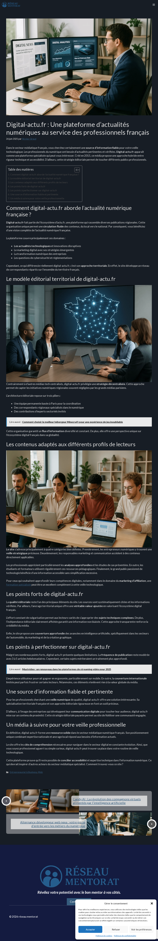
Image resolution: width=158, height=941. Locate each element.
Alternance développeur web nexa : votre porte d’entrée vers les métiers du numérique (52, 824)
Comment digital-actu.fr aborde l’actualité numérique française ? (44, 174)
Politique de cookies (104, 936)
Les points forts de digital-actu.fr (27, 186)
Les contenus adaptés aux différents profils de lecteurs (39, 182)
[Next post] (151, 824)
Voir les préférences (141, 929)
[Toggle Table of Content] (75, 169)
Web (40, 772)
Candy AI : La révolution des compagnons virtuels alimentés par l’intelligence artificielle (107, 801)
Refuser (116, 929)
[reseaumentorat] (11, 4)
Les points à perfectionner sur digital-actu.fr (33, 190)
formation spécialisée (18, 584)
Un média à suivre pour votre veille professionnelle (37, 198)
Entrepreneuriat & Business (23, 772)
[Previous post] (6, 801)
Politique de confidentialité (125, 936)
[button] (151, 903)
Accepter (90, 929)
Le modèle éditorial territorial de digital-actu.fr (35, 178)
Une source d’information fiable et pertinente (34, 194)
